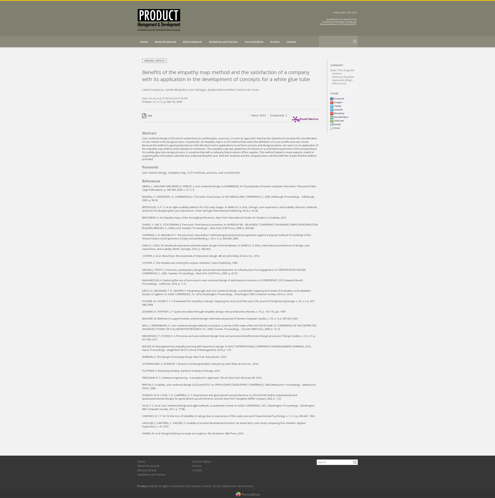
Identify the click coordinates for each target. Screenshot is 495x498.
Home (144, 42)
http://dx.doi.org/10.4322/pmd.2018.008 (164, 98)
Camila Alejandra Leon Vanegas (185, 89)
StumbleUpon (340, 116)
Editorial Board (192, 42)
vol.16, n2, (158, 101)
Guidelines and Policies (223, 42)
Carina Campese (153, 89)
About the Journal (165, 42)
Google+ (338, 102)
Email (336, 127)
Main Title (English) (342, 70)
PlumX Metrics (309, 118)
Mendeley (338, 113)
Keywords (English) (343, 80)
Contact (291, 42)
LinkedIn (338, 109)
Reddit (337, 124)
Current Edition (254, 42)
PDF (149, 116)
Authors (337, 73)
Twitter (337, 105)
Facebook (338, 98)
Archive (275, 42)
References (339, 83)
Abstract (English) (343, 76)
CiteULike (338, 120)
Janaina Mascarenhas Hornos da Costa (233, 89)
